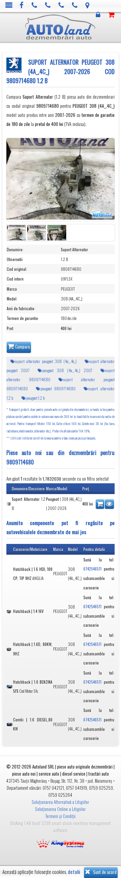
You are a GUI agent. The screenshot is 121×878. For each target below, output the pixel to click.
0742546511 (92, 569)
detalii (74, 871)
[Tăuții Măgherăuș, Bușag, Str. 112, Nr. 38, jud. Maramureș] (87, 5)
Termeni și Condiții (60, 816)
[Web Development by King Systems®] (60, 842)
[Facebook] (21, 5)
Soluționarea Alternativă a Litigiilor (60, 802)
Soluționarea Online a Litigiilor (60, 809)
